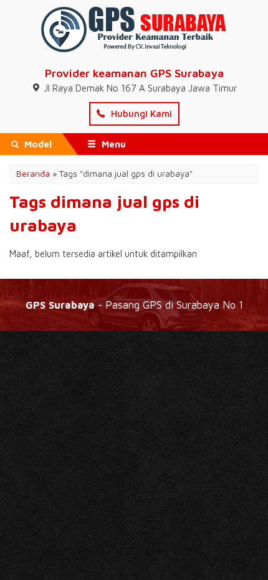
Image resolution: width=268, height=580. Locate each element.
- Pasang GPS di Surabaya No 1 (134, 305)
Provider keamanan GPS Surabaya (134, 73)
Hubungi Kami (140, 113)
